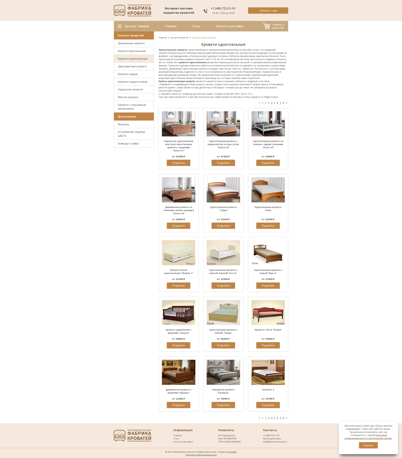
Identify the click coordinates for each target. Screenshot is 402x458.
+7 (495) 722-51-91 (223, 8)
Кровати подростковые (132, 81)
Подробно (178, 163)
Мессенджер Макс (272, 438)
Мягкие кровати (128, 97)
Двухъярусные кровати (132, 66)
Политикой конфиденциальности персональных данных (368, 437)
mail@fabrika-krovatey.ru (275, 441)
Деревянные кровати (131, 43)
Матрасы (123, 124)
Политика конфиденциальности (201, 454)
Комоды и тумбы (128, 143)
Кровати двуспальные (132, 51)
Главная (163, 37)
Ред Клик (232, 451)
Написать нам (268, 10)
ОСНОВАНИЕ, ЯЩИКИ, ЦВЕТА (132, 134)
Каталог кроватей (179, 37)
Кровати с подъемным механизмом (132, 106)
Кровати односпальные (132, 58)
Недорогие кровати (130, 89)
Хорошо (368, 445)
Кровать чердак (128, 74)
